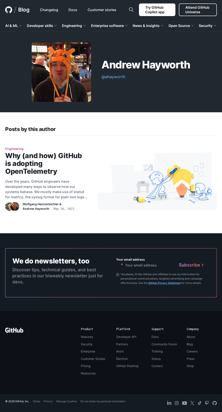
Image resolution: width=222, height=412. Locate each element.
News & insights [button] (146, 25)
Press (190, 359)
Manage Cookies (66, 401)
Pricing (86, 366)
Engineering (14, 149)
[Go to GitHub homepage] (14, 331)
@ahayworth (113, 76)
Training (157, 351)
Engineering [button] (72, 25)
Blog (23, 10)
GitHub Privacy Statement (164, 283)
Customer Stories (93, 359)
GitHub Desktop (127, 366)
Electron (122, 359)
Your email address (130, 259)
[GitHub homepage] (8, 9)
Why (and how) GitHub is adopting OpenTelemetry (43, 163)
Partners (122, 344)
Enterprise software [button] (107, 25)
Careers (192, 351)
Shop (190, 366)
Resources (88, 373)
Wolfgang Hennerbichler (41, 204)
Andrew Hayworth (36, 208)
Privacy (48, 401)
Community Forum (164, 344)
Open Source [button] (179, 25)
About (191, 337)
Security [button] (205, 25)
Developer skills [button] (40, 25)
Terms (36, 401)
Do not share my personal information (103, 401)
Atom (120, 351)
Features (87, 337)
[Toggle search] (131, 9)
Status (156, 359)
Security (87, 344)
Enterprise (88, 351)
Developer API (126, 337)
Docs (155, 337)
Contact (157, 366)
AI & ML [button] (11, 25)
